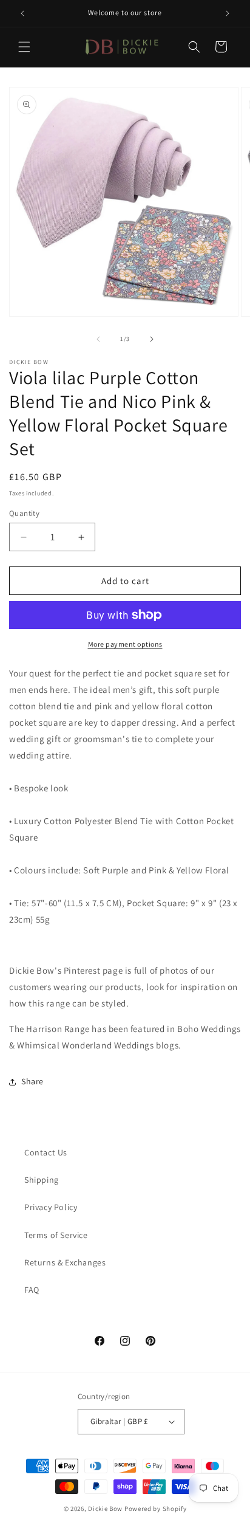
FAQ (31, 1289)
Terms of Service (56, 1235)
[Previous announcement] (22, 13)
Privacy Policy (50, 1207)
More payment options (125, 644)
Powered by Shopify (155, 1508)
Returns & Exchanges (65, 1262)
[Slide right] (151, 339)
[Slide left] (98, 339)
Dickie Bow (105, 1508)
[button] (24, 46)
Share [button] (32, 1081)
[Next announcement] (227, 13)
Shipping (41, 1179)
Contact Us (45, 1152)
